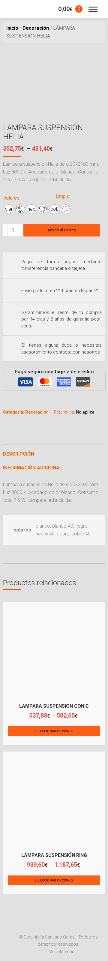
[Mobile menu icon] (93, 9)
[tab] (54, 451)
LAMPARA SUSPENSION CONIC (54, 706)
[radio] (8, 209)
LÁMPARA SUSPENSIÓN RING (54, 855)
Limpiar (63, 196)
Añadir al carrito (61, 230)
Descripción (18, 454)
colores (12, 198)
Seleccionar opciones (54, 731)
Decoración (37, 412)
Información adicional (32, 468)
